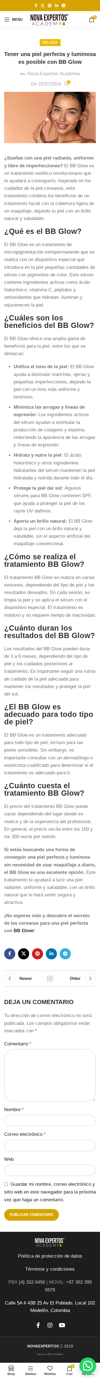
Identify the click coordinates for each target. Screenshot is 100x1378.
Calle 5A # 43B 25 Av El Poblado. (39, 1303)
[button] (87, 1365)
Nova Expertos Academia (54, 73)
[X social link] (42, 5)
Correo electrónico (25, 1134)
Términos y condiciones (50, 1269)
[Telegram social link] (63, 5)
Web (9, 1159)
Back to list (50, 978)
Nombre (14, 1109)
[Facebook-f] (38, 1325)
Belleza (50, 42)
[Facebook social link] (36, 5)
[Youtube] (62, 1325)
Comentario (17, 1043)
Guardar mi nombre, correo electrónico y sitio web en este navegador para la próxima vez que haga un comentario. (50, 1192)
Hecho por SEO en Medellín (50, 1354)
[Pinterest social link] (49, 5)
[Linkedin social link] (56, 5)
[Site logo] (50, 19)
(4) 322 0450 (32, 1282)
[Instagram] (50, 1325)
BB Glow (23, 930)
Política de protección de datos (50, 1256)
